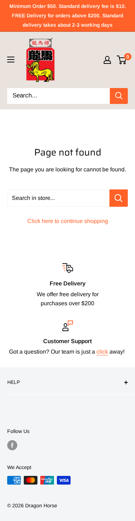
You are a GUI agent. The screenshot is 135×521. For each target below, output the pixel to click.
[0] (121, 60)
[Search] (119, 96)
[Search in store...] (118, 198)
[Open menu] (10, 59)
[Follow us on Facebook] (12, 445)
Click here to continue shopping (67, 221)
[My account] (107, 60)
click (102, 352)
